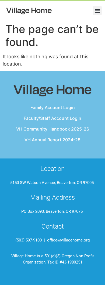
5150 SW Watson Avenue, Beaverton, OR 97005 (52, 182)
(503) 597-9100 (28, 240)
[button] (97, 10)
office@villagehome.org (68, 240)
